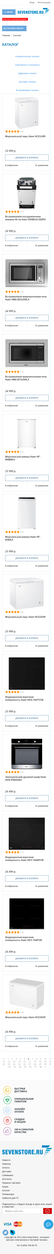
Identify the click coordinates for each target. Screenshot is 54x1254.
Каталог (6, 1190)
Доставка (6, 1171)
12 (4, 1061)
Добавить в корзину (26, 157)
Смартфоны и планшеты (27, 64)
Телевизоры (8, 1194)
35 (25, 1066)
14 (14, 1061)
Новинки (6, 1163)
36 (30, 1066)
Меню (9, 12)
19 (40, 1061)
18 (35, 1061)
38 (40, 1066)
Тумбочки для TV (10, 1198)
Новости (6, 1160)
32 (9, 1066)
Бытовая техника (27, 81)
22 (4, 1064)
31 (50, 1064)
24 (14, 1064)
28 (35, 1064)
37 (35, 1066)
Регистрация (44, 2)
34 (20, 1066)
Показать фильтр (15, 28)
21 (50, 1061)
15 (19, 1061)
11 (50, 1059)
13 (9, 1061)
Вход (32, 2)
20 (45, 1061)
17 (30, 1061)
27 (30, 1064)
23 (9, 1064)
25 (19, 1064)
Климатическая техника (27, 56)
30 (45, 1064)
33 (15, 1066)
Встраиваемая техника (27, 90)
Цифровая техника (27, 73)
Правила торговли (11, 1182)
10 (45, 1059)
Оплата (6, 1167)
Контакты (7, 1179)
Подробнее (26, 113)
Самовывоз (7, 1175)
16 (24, 1061)
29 (40, 1064)
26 (24, 1064)
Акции (5, 1186)
